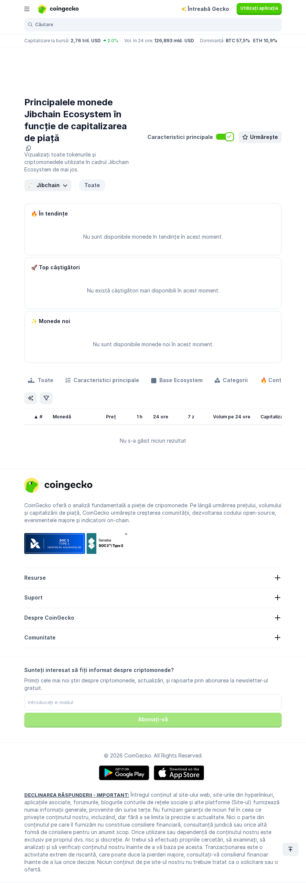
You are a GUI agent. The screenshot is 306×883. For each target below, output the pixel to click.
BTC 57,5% (238, 40)
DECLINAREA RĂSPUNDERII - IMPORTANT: (76, 795)
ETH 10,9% (265, 40)
